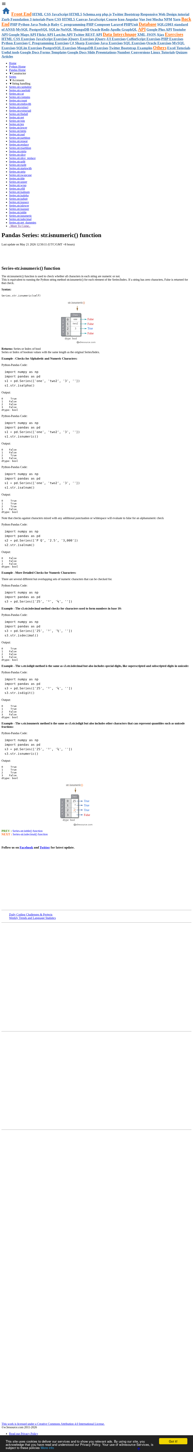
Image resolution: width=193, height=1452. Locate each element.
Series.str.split (17, 161)
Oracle (95, 29)
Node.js (44, 24)
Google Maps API (22, 35)
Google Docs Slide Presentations (91, 52)
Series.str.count (18, 100)
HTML (37, 14)
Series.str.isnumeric (20, 215)
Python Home (17, 66)
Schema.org (92, 14)
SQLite (54, 29)
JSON (151, 35)
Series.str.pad (17, 134)
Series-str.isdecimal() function (30, 834)
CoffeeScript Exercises (143, 39)
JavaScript (60, 14)
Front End (21, 13)
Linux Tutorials (163, 52)
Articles (7, 56)
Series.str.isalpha (19, 195)
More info (47, 1447)
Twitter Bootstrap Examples (130, 48)
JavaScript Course (102, 19)
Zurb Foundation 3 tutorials (23, 19)
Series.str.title (17, 178)
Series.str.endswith (20, 103)
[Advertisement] (46, 253)
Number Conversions (133, 52)
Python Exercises (15, 43)
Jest (149, 19)
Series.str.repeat (18, 141)
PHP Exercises (172, 39)
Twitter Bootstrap (126, 14)
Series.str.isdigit (18, 198)
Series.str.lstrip (17, 131)
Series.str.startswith (20, 168)
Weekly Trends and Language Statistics (32, 918)
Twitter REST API (87, 35)
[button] (96, 4)
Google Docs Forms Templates (43, 52)
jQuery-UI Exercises (110, 39)
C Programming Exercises (48, 43)
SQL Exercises (134, 43)
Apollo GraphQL (123, 29)
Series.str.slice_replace (22, 158)
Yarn (177, 19)
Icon (121, 19)
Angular (131, 19)
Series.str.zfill (17, 188)
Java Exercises (111, 43)
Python (24, 24)
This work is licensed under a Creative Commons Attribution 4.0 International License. (53, 1423)
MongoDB (81, 29)
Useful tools (10, 52)
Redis (105, 29)
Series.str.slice (17, 154)
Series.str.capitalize (20, 87)
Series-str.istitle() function (27, 831)
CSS (47, 14)
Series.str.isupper (19, 209)
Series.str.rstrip (17, 151)
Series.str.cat (16, 93)
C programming (73, 24)
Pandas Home (17, 70)
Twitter (45, 847)
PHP (14, 24)
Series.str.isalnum (19, 192)
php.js (107, 14)
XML (141, 35)
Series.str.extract (18, 107)
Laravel (117, 24)
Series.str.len (16, 124)
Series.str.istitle (18, 212)
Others (159, 47)
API (142, 29)
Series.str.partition (19, 137)
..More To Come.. (19, 226)
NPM (168, 19)
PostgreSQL (38, 29)
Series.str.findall (18, 114)
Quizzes (181, 52)
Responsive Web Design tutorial (164, 14)
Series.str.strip (17, 171)
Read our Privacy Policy (23, 1433)
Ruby (55, 24)
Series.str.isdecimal (20, 219)
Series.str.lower (18, 127)
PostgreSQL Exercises (59, 48)
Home (12, 63)
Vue (142, 19)
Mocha (157, 19)
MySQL (22, 29)
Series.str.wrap (17, 185)
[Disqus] (96, 1080)
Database (147, 24)
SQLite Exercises (29, 48)
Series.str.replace (19, 144)
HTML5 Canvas (75, 19)
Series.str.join (17, 120)
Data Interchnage (119, 34)
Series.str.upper (18, 181)
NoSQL (66, 29)
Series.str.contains (19, 97)
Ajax (160, 35)
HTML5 (75, 14)
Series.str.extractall (20, 110)
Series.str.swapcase (20, 175)
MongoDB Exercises (92, 48)
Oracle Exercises (158, 43)
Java (34, 24)
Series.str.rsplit (17, 165)
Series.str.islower (19, 205)
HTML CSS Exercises (18, 39)
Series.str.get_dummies (22, 222)
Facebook (26, 847)
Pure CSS (53, 19)
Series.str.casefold (19, 90)
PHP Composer (98, 24)
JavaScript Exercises (51, 39)
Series (12, 76)
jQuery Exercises (81, 39)
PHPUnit (131, 24)
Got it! (173, 1441)
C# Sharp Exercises (85, 43)
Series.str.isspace (19, 202)
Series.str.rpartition (20, 148)
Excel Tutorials (178, 48)
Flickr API (45, 35)
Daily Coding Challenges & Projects (30, 914)
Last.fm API (63, 35)
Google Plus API (159, 29)
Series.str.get (16, 117)
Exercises (174, 34)
